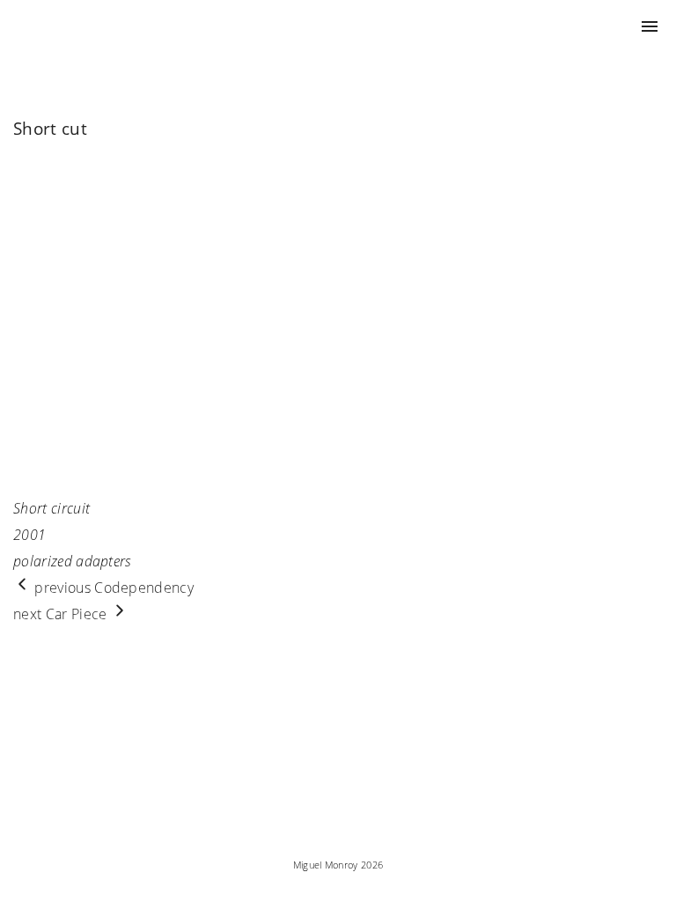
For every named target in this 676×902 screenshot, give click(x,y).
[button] (29, 314)
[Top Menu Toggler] (649, 26)
